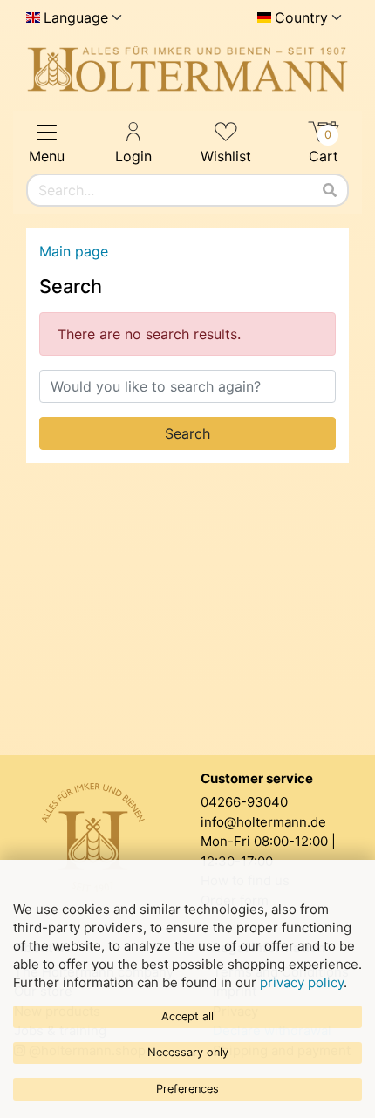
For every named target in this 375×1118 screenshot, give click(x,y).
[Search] (329, 190)
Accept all (187, 1016)
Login (133, 156)
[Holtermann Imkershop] (187, 69)
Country (301, 17)
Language (76, 17)
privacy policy (302, 982)
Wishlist (226, 156)
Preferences (187, 1088)
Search (187, 433)
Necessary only (187, 1052)
